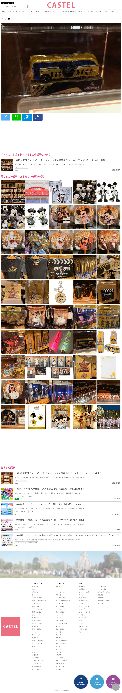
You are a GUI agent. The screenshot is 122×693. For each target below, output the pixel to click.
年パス (81, 632)
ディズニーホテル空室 (39, 600)
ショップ (35, 649)
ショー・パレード (38, 615)
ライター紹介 (102, 586)
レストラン (35, 618)
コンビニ (32, 511)
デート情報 (35, 658)
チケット (35, 595)
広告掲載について (103, 600)
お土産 (30, 527)
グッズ (37, 527)
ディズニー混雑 (37, 598)
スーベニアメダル (38, 660)
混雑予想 (82, 589)
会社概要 (101, 595)
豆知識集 (35, 655)
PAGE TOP (116, 687)
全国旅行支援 (36, 666)
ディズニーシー (20, 542)
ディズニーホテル (38, 640)
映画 (80, 620)
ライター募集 (102, 589)
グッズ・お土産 (37, 643)
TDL (33, 589)
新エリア (35, 638)
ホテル (81, 623)
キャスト (35, 632)
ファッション (36, 635)
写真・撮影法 (36, 620)
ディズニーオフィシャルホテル (24, 496)
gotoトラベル (36, 663)
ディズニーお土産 (32, 542)
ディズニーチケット (21, 511)
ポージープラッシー (21, 167)
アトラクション (37, 603)
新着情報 (35, 586)
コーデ (81, 603)
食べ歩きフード (37, 669)
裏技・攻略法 (36, 606)
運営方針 (101, 603)
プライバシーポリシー (105, 592)
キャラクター (36, 646)
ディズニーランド (20, 527)
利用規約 (101, 598)
